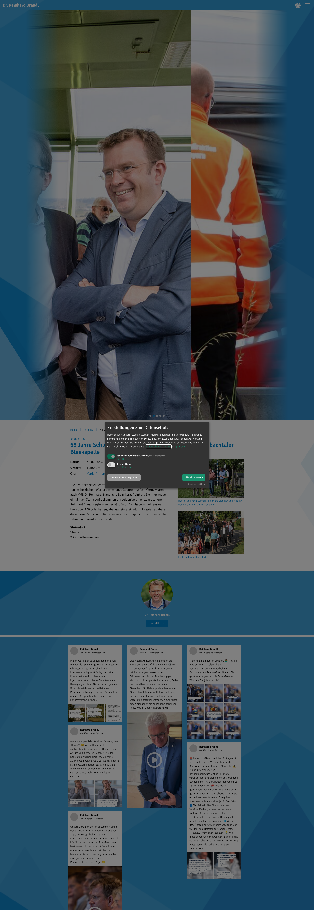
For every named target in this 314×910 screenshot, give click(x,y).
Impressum (179, 446)
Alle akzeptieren (194, 477)
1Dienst (123, 459)
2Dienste (124, 467)
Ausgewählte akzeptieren (124, 477)
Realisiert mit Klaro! (196, 484)
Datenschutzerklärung (158, 446)
